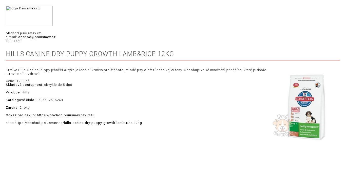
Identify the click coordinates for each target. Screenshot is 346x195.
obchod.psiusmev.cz (23, 33)
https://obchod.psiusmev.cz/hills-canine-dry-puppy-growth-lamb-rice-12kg (78, 123)
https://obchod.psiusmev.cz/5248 (65, 115)
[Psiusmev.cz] (29, 25)
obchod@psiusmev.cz (37, 37)
